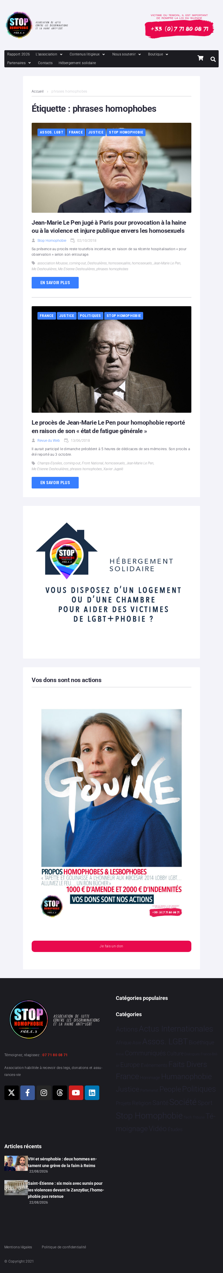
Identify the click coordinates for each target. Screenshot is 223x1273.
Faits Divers (187, 1064)
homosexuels (142, 263)
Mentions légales (18, 1247)
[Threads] (60, 1093)
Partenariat (149, 1090)
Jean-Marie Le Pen (166, 263)
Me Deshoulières (44, 269)
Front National (92, 463)
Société (183, 1102)
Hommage (150, 1077)
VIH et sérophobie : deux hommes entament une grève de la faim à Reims (62, 1162)
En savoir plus (55, 282)
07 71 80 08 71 (55, 1055)
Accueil (38, 91)
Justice (95, 132)
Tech (188, 1117)
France (76, 132)
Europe (130, 1064)
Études (175, 1129)
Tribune (199, 1117)
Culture (175, 1053)
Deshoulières (97, 263)
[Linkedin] (92, 1093)
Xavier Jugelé (113, 469)
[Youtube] (76, 1093)
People (170, 1089)
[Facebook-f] (27, 1093)
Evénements (154, 1065)
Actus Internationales (176, 1029)
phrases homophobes (112, 269)
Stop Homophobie (126, 132)
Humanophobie (186, 1076)
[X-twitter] (11, 1093)
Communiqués (145, 1053)
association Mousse (52, 263)
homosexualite (119, 263)
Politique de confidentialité (64, 1247)
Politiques (90, 315)
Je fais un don (111, 946)
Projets (123, 1103)
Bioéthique (201, 1042)
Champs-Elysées (49, 463)
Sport (205, 1102)
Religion (141, 1103)
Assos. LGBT (51, 132)
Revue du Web (48, 441)
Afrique (124, 1042)
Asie (136, 1042)
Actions (127, 1029)
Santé (160, 1102)
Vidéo (158, 1128)
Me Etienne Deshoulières (76, 269)
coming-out (77, 263)
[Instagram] (44, 1093)
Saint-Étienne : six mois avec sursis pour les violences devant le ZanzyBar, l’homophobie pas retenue (66, 1190)
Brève (120, 1054)
